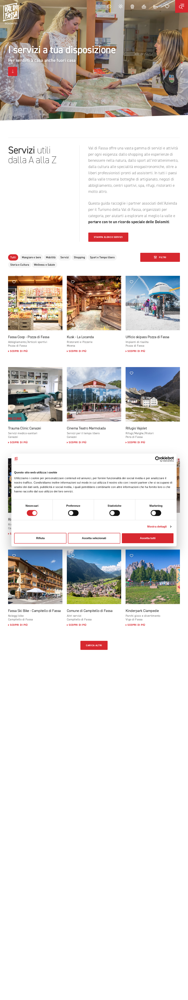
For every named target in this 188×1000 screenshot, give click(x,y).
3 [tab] (181, 68)
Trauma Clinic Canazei (24, 428)
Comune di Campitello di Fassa (89, 610)
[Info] (109, 6)
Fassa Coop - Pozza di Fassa (28, 336)
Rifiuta (40, 538)
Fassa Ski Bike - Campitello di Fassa (34, 610)
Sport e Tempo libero (102, 257)
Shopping (79, 257)
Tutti (13, 257)
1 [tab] (181, 62)
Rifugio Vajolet (136, 428)
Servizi (64, 257)
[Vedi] (35, 303)
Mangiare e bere (31, 257)
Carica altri (94, 645)
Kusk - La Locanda (80, 336)
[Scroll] (12, 71)
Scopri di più (19, 351)
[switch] (73, 513)
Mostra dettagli (157, 526)
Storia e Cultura (19, 265)
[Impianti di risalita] (144, 6)
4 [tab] (181, 71)
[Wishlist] (167, 6)
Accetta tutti (148, 538)
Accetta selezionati (94, 538)
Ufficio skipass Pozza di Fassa (147, 336)
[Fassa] (11, 13)
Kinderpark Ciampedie (142, 610)
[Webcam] (132, 6)
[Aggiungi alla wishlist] (14, 282)
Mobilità (50, 257)
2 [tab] (181, 65)
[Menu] (181, 6)
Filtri (162, 257)
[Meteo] (120, 6)
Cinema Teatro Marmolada (86, 428)
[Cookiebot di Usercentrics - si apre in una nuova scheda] (158, 459)
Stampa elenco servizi (108, 237)
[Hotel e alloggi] (155, 6)
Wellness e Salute (44, 265)
